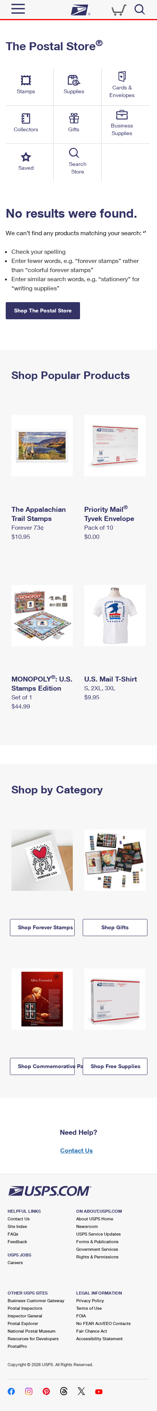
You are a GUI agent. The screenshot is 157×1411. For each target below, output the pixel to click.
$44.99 (20, 706)
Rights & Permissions (97, 1256)
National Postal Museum (32, 1330)
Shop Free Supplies (116, 1066)
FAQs (13, 1233)
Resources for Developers (33, 1338)
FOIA (81, 1315)
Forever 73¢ (27, 527)
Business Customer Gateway (36, 1300)
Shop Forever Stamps (45, 927)
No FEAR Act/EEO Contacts (103, 1323)
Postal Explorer (23, 1323)
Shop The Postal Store (43, 310)
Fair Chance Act (91, 1330)
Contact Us (76, 1150)
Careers (15, 1262)
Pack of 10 (98, 527)
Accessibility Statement (99, 1338)
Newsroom (87, 1226)
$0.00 (91, 536)
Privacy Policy (90, 1300)
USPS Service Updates (98, 1233)
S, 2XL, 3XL (99, 687)
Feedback (17, 1241)
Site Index (17, 1226)
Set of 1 (21, 697)
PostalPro (17, 1346)
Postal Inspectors (25, 1308)
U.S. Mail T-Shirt (110, 679)
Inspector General (25, 1315)
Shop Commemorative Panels (46, 1066)
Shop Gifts (115, 927)
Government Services (97, 1249)
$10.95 (20, 536)
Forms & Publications (97, 1241)
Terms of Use (89, 1308)
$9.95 (91, 697)
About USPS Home (94, 1218)
